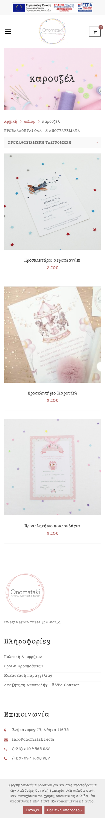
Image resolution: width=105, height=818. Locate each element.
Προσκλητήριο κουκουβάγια (52, 526)
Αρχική (11, 122)
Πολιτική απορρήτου (64, 810)
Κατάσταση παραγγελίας (28, 676)
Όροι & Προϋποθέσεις (24, 666)
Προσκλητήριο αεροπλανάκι (52, 260)
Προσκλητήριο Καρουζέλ (53, 393)
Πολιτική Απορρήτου (23, 657)
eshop (30, 122)
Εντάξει (32, 810)
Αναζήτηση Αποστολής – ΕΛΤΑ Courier (42, 685)
